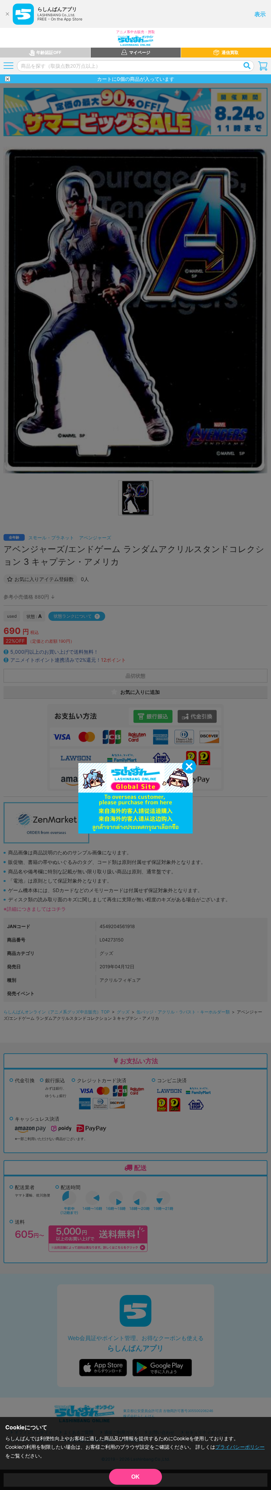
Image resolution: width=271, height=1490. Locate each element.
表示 (260, 14)
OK (135, 1477)
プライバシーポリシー (240, 1447)
